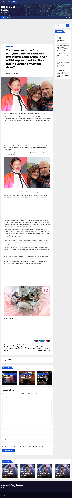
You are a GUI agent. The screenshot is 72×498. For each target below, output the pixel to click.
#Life (22, 73)
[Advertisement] (27, 34)
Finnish (57, 469)
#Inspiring (17, 73)
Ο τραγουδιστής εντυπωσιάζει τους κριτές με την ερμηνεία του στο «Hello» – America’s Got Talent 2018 (63, 73)
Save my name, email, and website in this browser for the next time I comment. (23, 446)
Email (4, 432)
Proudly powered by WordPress (7, 495)
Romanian (6, 469)
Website (4, 439)
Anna (9, 72)
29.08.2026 (7, 475)
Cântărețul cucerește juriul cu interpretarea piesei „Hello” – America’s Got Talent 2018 (62, 39)
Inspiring (8, 46)
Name (4, 426)
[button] (67, 17)
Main (8, 17)
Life (12, 46)
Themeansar (25, 495)
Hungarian (23, 469)
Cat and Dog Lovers (12, 485)
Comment (5, 397)
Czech (40, 469)
